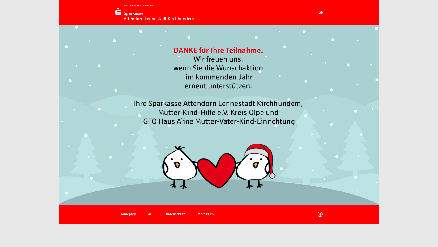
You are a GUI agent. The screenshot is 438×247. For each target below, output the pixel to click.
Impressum (205, 214)
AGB (151, 214)
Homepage (128, 214)
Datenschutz (175, 214)
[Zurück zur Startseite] (321, 12)
